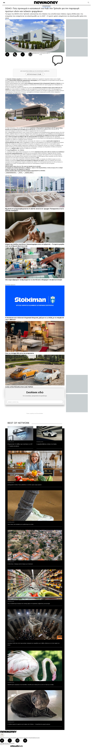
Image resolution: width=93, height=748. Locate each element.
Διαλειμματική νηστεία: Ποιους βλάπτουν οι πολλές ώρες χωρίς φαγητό (24, 484)
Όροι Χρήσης (3, 738)
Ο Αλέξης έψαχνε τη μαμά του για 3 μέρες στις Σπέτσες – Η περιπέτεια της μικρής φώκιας (29, 724)
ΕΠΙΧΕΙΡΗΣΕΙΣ (47, 6)
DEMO (20, 172)
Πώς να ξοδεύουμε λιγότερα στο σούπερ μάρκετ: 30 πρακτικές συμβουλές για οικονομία (29, 603)
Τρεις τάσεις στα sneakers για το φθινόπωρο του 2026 (20, 524)
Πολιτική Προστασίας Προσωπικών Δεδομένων (17, 738)
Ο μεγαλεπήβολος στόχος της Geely (46, 444)
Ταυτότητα (31, 738)
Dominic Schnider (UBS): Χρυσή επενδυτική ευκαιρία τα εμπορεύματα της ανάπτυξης (25, 170)
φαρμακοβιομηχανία (11, 172)
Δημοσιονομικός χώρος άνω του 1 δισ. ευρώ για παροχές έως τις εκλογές (23, 166)
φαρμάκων (19, 79)
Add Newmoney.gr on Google (34, 74)
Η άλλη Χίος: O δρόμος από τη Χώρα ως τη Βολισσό (20, 564)
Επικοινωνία (36, 738)
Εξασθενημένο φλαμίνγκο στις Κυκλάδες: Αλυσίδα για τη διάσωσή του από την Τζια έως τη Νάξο (31, 684)
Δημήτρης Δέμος (29, 172)
